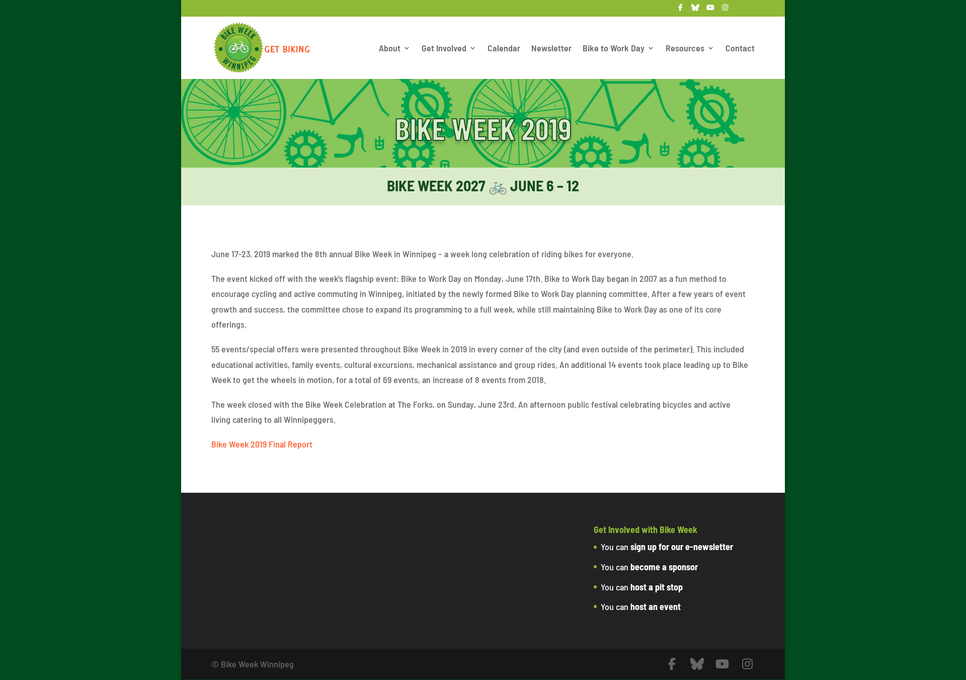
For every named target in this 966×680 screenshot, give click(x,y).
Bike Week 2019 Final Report (261, 443)
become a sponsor (664, 566)
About (389, 48)
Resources (685, 48)
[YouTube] (710, 10)
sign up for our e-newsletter (681, 546)
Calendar (504, 48)
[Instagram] (725, 10)
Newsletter (551, 48)
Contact (740, 48)
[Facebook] (680, 10)
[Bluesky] (695, 10)
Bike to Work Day (614, 48)
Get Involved (444, 48)
